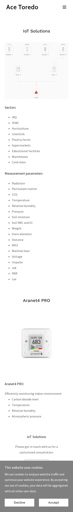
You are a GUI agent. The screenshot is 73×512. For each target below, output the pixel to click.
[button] (64, 7)
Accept (53, 503)
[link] (21, 8)
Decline (19, 503)
